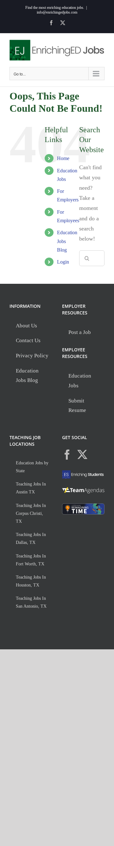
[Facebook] (67, 455)
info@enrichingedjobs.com (57, 12)
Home (63, 158)
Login (63, 262)
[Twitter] (82, 455)
